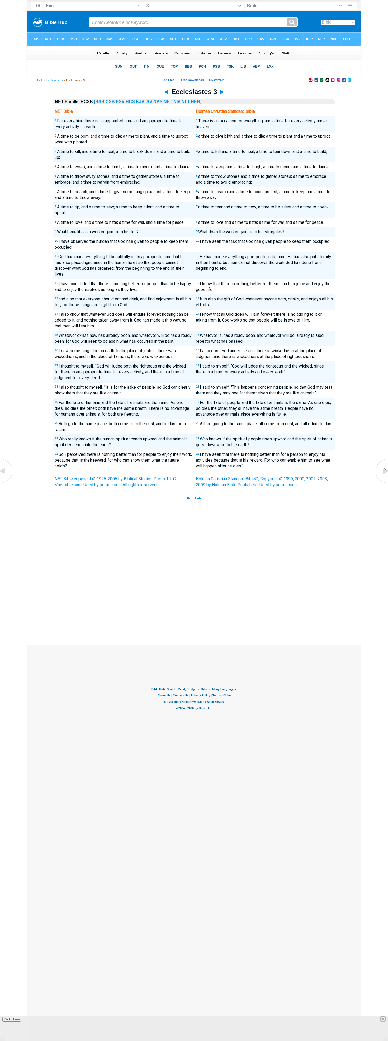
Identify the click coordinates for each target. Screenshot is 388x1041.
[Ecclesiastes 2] (6, 483)
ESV (120, 101)
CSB (110, 101)
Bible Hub (194, 498)
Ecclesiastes (54, 80)
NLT (186, 101)
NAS (158, 101)
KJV (140, 101)
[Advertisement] (194, 605)
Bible (40, 80)
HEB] (196, 101)
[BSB (99, 101)
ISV (148, 101)
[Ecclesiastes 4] (381, 483)
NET (168, 101)
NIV (177, 101)
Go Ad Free (12, 1019)
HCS (130, 101)
